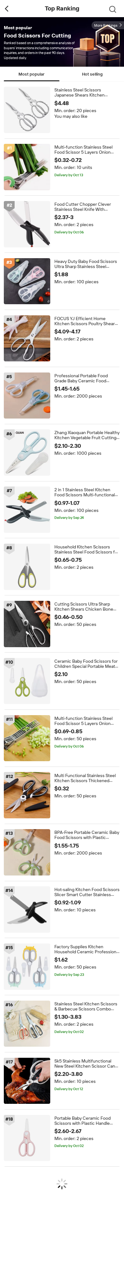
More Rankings (105, 25)
